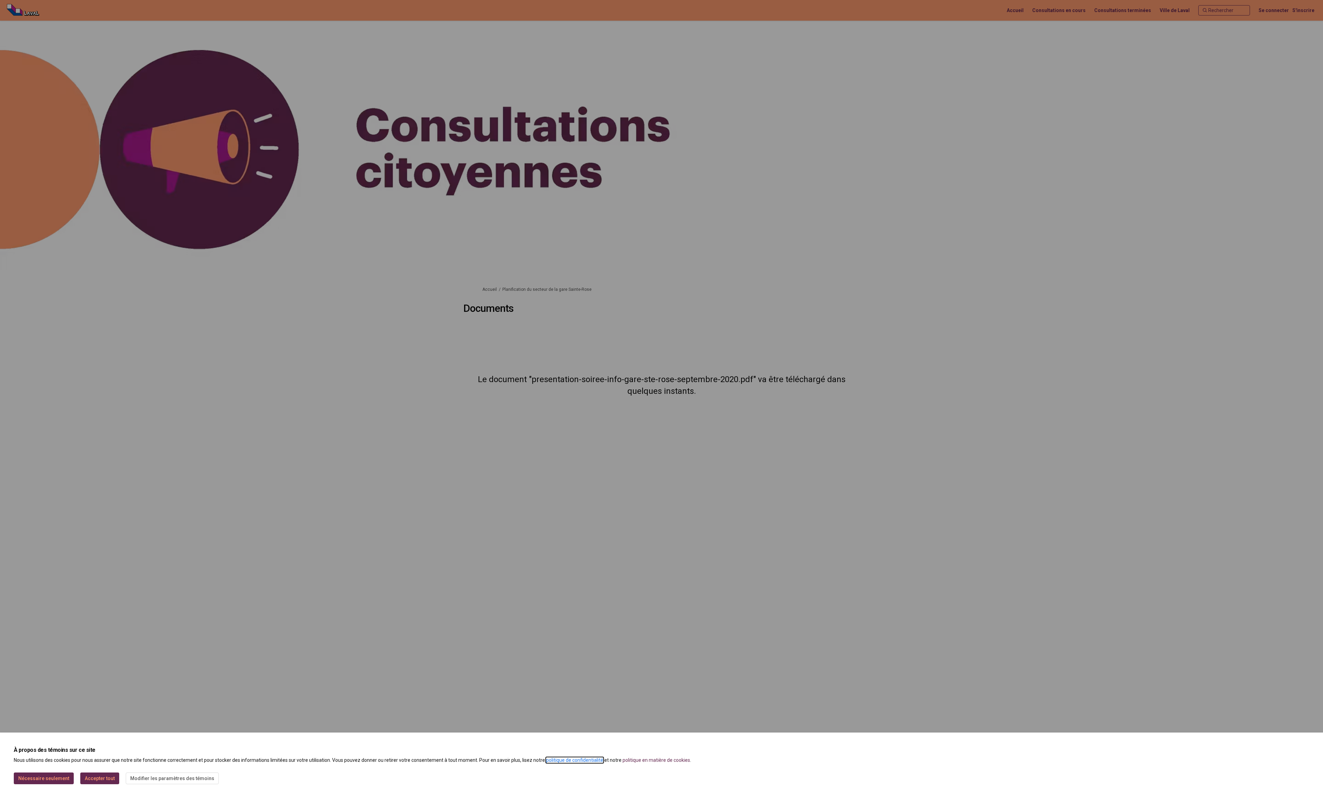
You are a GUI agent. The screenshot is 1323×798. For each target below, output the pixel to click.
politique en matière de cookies (656, 760)
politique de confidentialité (574, 760)
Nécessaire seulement (43, 778)
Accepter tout (100, 778)
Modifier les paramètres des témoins (172, 778)
